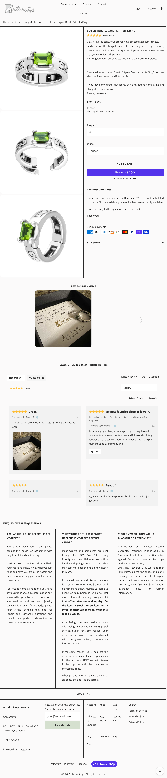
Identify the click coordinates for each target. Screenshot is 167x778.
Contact (100, 4)
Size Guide (92, 247)
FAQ (88, 736)
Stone (89, 144)
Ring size (91, 125)
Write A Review (127, 373)
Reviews (82, 13)
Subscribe (61, 729)
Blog (113, 736)
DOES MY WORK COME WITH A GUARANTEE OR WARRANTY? (134, 532)
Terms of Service (136, 710)
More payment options (124, 178)
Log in (135, 8)
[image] (62, 315)
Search (149, 8)
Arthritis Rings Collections (29, 22)
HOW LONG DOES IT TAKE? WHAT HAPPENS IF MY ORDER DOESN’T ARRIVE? (81, 535)
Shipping (89, 111)
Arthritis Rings (75, 774)
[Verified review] (37, 413)
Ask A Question (148, 373)
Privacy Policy (134, 722)
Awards (90, 744)
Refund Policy (134, 716)
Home (6, 22)
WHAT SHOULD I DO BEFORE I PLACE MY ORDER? (28, 532)
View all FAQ (82, 690)
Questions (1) (36, 374)
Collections (66, 4)
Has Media (150, 394)
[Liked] (75, 413)
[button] (140, 315)
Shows (85, 4)
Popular (137, 394)
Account (90, 705)
